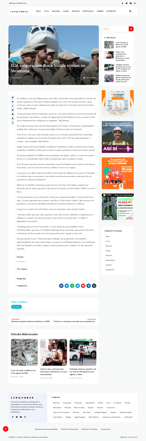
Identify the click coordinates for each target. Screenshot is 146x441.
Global (66, 11)
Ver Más (16, 307)
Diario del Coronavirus (61, 412)
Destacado (78, 403)
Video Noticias (94, 417)
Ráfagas (68, 417)
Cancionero (111, 407)
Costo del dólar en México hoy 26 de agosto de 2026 (122, 45)
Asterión (100, 407)
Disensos (76, 412)
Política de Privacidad (69, 429)
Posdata (127, 403)
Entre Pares (87, 412)
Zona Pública (57, 417)
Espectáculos (88, 11)
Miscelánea (57, 407)
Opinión (100, 11)
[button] (130, 11)
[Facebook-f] (122, 3)
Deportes (76, 11)
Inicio (38, 11)
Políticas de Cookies (89, 429)
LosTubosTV (111, 11)
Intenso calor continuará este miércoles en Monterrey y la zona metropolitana (53, 371)
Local (46, 11)
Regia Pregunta (80, 417)
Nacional (56, 11)
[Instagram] (135, 3)
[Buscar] (131, 28)
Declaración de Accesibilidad (46, 429)
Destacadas (67, 403)
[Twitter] (126, 3)
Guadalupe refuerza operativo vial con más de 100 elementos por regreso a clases (83, 371)
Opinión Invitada (125, 412)
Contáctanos (106, 429)
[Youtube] (130, 3)
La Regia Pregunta (100, 412)
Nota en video (79, 407)
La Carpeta (117, 403)
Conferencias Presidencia (111, 417)
